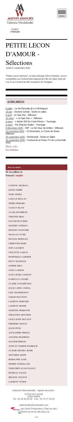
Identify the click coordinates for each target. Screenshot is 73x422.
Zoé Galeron (16, 247)
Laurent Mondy (17, 305)
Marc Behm (15, 194)
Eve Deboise (12, 150)
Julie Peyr (15, 328)
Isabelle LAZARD (18, 279)
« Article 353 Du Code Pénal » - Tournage (35, 121)
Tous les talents (14, 167)
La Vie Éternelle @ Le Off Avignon (31, 108)
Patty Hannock (17, 261)
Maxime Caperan (18, 225)
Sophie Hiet (15, 265)
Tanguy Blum (16, 207)
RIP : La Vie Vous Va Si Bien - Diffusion (44, 128)
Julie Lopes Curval (20, 288)
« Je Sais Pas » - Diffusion (29, 118)
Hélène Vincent (18, 377)
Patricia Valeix (17, 372)
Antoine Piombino (19, 337)
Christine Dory (18, 243)
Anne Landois (16, 270)
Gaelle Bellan (17, 198)
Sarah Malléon (18, 296)
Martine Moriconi (19, 310)
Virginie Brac (16, 216)
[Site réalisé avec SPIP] (15, 408)
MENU (62, 16)
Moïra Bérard (17, 203)
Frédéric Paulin (18, 323)
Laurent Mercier (19, 301)
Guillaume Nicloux (20, 319)
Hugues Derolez (18, 238)
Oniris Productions (34, 408)
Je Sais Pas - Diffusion (25, 115)
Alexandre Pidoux (19, 332)
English (14, 29)
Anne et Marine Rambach (23, 346)
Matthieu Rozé (17, 354)
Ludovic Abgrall (19, 185)
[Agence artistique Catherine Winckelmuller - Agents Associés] (20, 24)
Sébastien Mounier (20, 314)
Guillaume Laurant (20, 274)
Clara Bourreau (18, 212)
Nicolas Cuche (17, 234)
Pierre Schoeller (19, 363)
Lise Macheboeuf (19, 292)
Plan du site (50, 408)
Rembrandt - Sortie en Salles (41, 137)
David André (15, 189)
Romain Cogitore (19, 230)
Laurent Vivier (17, 381)
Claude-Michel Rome (21, 350)
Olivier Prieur (17, 341)
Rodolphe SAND (17, 359)
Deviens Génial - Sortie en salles (30, 112)
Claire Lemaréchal (20, 283)
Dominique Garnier (20, 256)
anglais (19, 175)
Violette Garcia (18, 252)
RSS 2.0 (45, 412)
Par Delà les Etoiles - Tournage (30, 124)
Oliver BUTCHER (18, 221)
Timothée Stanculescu (22, 368)
